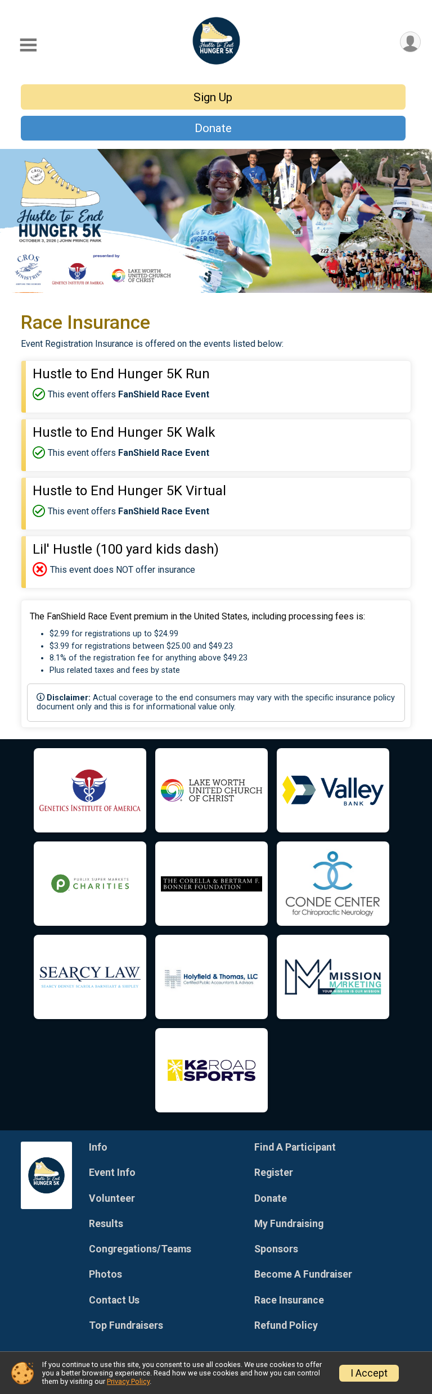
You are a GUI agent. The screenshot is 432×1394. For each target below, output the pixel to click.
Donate (213, 128)
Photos (105, 1274)
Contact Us (114, 1300)
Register (273, 1172)
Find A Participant (295, 1147)
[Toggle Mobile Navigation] (28, 45)
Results (106, 1223)
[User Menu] (410, 41)
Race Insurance (289, 1300)
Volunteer (112, 1198)
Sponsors (276, 1249)
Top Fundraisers (126, 1325)
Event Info (112, 1172)
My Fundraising (288, 1223)
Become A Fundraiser (303, 1274)
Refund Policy (286, 1325)
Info (98, 1147)
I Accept (369, 1373)
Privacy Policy (128, 1381)
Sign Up (213, 97)
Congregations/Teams (140, 1249)
